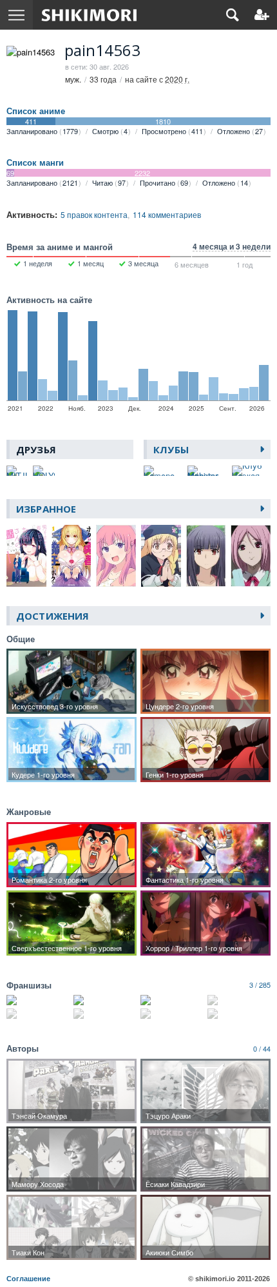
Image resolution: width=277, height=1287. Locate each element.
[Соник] (38, 1013)
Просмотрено (172, 131)
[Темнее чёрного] (239, 1000)
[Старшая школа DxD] (172, 1000)
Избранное (46, 508)
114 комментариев (167, 214)
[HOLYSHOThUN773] (44, 471)
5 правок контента (94, 214)
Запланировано (42, 131)
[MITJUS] (17, 471)
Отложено (240, 131)
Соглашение (28, 1278)
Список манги (35, 162)
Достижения (52, 615)
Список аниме (35, 111)
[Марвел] (239, 1013)
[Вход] (262, 15)
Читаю (109, 182)
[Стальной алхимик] (172, 1013)
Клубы (171, 449)
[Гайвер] (105, 1013)
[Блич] (105, 1000)
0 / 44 (262, 1048)
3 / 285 (260, 984)
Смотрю (110, 131)
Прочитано (164, 182)
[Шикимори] (89, 15)
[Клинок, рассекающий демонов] (38, 1000)
